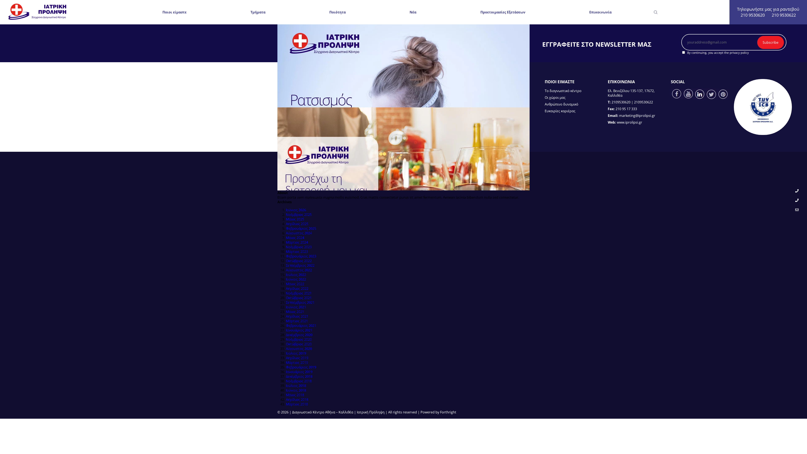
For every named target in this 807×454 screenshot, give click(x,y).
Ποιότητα (337, 12)
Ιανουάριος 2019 (299, 372)
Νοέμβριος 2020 (299, 339)
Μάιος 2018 (295, 395)
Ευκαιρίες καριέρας (560, 111)
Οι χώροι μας (555, 97)
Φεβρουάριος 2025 (301, 228)
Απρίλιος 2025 (297, 224)
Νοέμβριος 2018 (299, 381)
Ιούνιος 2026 (296, 210)
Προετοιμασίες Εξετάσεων (502, 12)
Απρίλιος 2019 (297, 358)
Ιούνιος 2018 (296, 390)
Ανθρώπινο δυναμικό (561, 104)
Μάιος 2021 (295, 311)
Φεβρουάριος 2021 (301, 325)
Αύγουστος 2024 (299, 233)
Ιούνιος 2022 (296, 279)
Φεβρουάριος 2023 (301, 256)
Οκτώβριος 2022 (299, 261)
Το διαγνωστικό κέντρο (563, 90)
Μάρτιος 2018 (297, 404)
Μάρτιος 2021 (297, 321)
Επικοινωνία (600, 12)
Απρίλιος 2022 (297, 288)
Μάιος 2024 (295, 237)
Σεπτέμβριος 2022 (300, 265)
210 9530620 (753, 15)
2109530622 (643, 102)
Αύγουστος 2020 (299, 348)
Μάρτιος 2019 (297, 362)
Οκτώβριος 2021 (299, 298)
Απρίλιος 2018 (297, 399)
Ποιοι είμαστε (174, 12)
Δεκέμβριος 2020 (299, 335)
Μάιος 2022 (295, 284)
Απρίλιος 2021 (297, 316)
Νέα (413, 12)
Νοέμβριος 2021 (299, 293)
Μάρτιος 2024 (297, 242)
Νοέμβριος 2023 (299, 247)
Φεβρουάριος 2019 (301, 367)
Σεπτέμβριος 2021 (300, 302)
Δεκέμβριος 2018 (299, 376)
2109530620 (621, 102)
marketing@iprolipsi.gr (637, 115)
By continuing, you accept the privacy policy (717, 53)
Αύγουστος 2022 (299, 270)
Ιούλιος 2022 (296, 274)
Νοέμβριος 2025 (299, 214)
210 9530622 (784, 15)
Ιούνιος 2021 (296, 307)
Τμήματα (258, 12)
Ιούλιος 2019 (296, 353)
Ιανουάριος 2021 (299, 330)
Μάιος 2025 (295, 219)
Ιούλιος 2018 (296, 385)
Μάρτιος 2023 (297, 251)
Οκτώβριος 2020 (299, 344)
